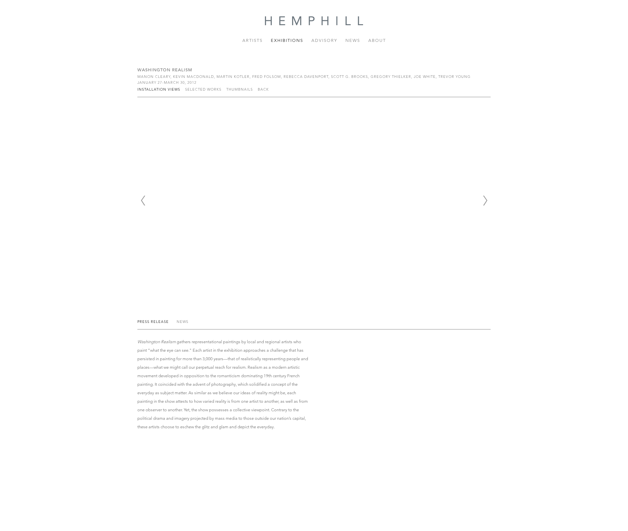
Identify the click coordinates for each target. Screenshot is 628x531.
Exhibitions (287, 40)
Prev (143, 200)
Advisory (324, 40)
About (377, 40)
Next (485, 200)
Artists (252, 40)
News (352, 40)
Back (263, 89)
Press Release (153, 321)
